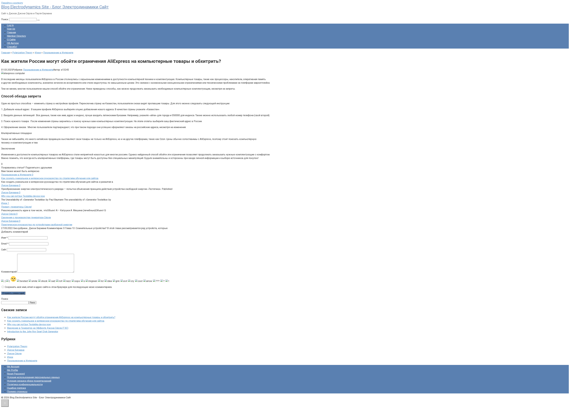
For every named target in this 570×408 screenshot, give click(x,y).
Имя (4, 237)
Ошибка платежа (16, 388)
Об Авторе (13, 43)
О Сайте (11, 39)
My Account (13, 366)
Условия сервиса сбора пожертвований (29, 380)
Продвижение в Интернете (38, 69)
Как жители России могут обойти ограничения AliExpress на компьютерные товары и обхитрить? (61, 317)
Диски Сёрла (14, 353)
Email (4, 243)
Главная (11, 32)
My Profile (12, 370)
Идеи (10, 357)
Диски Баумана (15, 350)
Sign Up (11, 28)
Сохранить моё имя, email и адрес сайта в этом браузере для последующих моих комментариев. (58, 287)
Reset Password (16, 373)
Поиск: (5, 19)
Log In (10, 25)
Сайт (3, 249)
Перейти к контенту (12, 2)
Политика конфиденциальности (25, 384)
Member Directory (16, 36)
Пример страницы (17, 391)
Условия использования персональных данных (33, 377)
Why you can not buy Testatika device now (23, 196)
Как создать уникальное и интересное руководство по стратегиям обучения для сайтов (49, 178)
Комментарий (9, 271)
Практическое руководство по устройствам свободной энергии (36, 224)
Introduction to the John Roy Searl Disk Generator (32, 331)
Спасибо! (12, 46)
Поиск (4, 298)
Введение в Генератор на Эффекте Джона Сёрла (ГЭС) (37, 328)
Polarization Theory (17, 346)
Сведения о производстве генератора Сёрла (26, 217)
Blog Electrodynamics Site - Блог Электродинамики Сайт (55, 6)
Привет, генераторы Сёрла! (16, 206)
